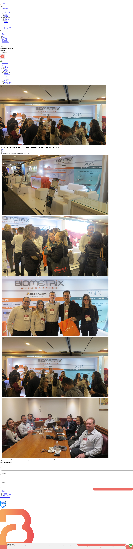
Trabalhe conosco (5, 33)
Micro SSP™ (6, 79)
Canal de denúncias (5, 493)
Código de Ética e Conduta (6, 494)
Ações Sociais (4, 40)
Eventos (3, 37)
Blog (4, 3)
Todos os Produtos (5, 8)
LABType (6, 21)
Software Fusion (7, 28)
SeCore (5, 23)
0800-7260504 (7, 497)
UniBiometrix (4, 39)
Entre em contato (5, 32)
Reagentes (6, 15)
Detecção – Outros (7, 19)
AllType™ (6, 22)
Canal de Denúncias (5, 42)
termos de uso (7, 485)
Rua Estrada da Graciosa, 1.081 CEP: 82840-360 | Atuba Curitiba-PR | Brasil (5, 499)
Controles (5, 14)
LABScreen (6, 18)
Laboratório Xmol (5, 41)
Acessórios (6, 16)
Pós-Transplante (4, 10)
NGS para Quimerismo (8, 11)
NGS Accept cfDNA (7, 12)
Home (3, 149)
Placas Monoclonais (7, 25)
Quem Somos (4, 38)
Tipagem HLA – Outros (8, 78)
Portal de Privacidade (5, 495)
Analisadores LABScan (8, 27)
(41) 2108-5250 (2, 497)
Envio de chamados (5, 34)
